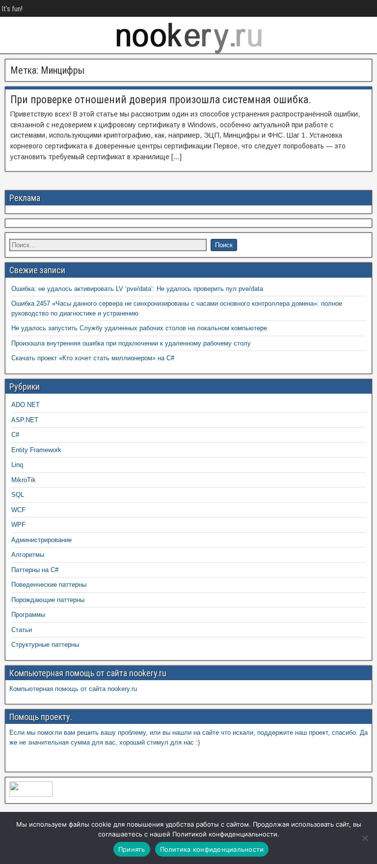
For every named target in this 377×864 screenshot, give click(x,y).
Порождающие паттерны (47, 600)
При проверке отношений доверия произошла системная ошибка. (160, 99)
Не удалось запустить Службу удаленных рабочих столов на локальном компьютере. (140, 328)
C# (15, 434)
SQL (17, 494)
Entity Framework (36, 450)
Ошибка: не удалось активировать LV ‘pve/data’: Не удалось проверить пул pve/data (137, 288)
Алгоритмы (27, 554)
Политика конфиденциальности (212, 849)
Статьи (21, 630)
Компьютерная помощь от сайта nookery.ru (73, 688)
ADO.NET (25, 404)
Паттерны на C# (34, 570)
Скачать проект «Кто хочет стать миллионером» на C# (92, 358)
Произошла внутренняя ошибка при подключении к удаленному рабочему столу (131, 343)
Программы (28, 614)
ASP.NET (24, 420)
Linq (17, 464)
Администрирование (41, 540)
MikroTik (23, 480)
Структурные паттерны (45, 644)
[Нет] (365, 838)
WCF (18, 510)
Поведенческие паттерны (48, 584)
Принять (131, 849)
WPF (18, 524)
